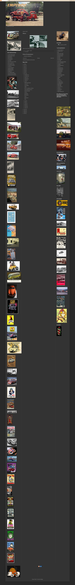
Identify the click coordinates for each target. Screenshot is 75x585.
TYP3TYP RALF (59, 86)
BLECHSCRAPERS (60, 54)
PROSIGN (59, 79)
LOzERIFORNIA (59, 71)
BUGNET (58, 58)
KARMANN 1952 (60, 67)
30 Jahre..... (26, 92)
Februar (26, 106)
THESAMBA (59, 85)
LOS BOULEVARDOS (11, 65)
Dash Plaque (26, 93)
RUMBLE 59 (10, 71)
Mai (25, 102)
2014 (24, 69)
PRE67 (58, 78)
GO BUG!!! (26, 84)
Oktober (26, 77)
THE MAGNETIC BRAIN (12, 73)
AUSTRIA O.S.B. (60, 51)
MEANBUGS (59, 73)
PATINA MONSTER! (27, 82)
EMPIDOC (16, 5)
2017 (24, 65)
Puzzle (25, 96)
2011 (24, 73)
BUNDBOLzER (59, 59)
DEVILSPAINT (10, 58)
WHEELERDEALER (60, 91)
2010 (24, 109)
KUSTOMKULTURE (11, 64)
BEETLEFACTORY (60, 53)
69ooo (25, 99)
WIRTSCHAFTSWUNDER (12, 74)
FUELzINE (9, 60)
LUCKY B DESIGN (11, 67)
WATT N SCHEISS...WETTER (28, 88)
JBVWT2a (58, 66)
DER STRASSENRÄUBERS (61, 61)
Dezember (26, 74)
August (26, 80)
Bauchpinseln (26, 51)
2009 (24, 110)
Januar (26, 107)
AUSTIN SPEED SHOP (11, 54)
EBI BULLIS (26, 97)
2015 (24, 68)
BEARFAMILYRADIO (11, 55)
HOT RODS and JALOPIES (12, 61)
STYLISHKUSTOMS (11, 72)
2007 (24, 113)
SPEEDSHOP (59, 84)
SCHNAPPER (26, 85)
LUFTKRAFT (59, 72)
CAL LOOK (59, 60)
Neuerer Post (25, 58)
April (25, 103)
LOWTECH (9, 66)
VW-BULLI (59, 90)
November (26, 76)
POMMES (58, 77)
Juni (25, 100)
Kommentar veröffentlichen (27, 56)
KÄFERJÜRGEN (60, 70)
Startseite (38, 58)
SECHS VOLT (59, 80)
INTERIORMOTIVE (60, 65)
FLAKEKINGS (10, 59)
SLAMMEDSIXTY (60, 83)
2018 (24, 64)
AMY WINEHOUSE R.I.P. (28, 89)
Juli (25, 81)
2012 (24, 72)
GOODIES (59, 64)
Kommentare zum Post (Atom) (30, 59)
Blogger (42, 579)
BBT (58, 52)
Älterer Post (52, 58)
